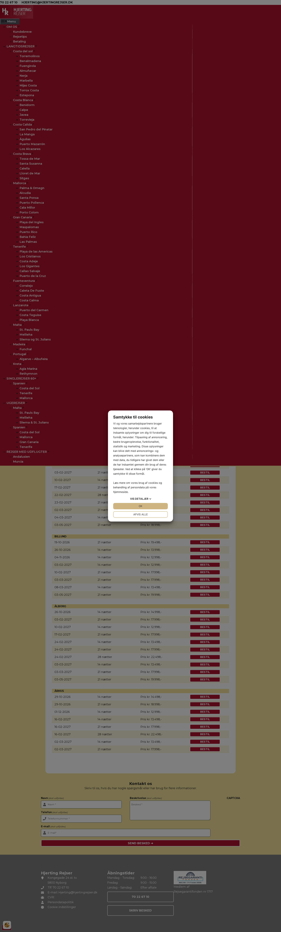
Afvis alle (140, 514)
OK (140, 506)
